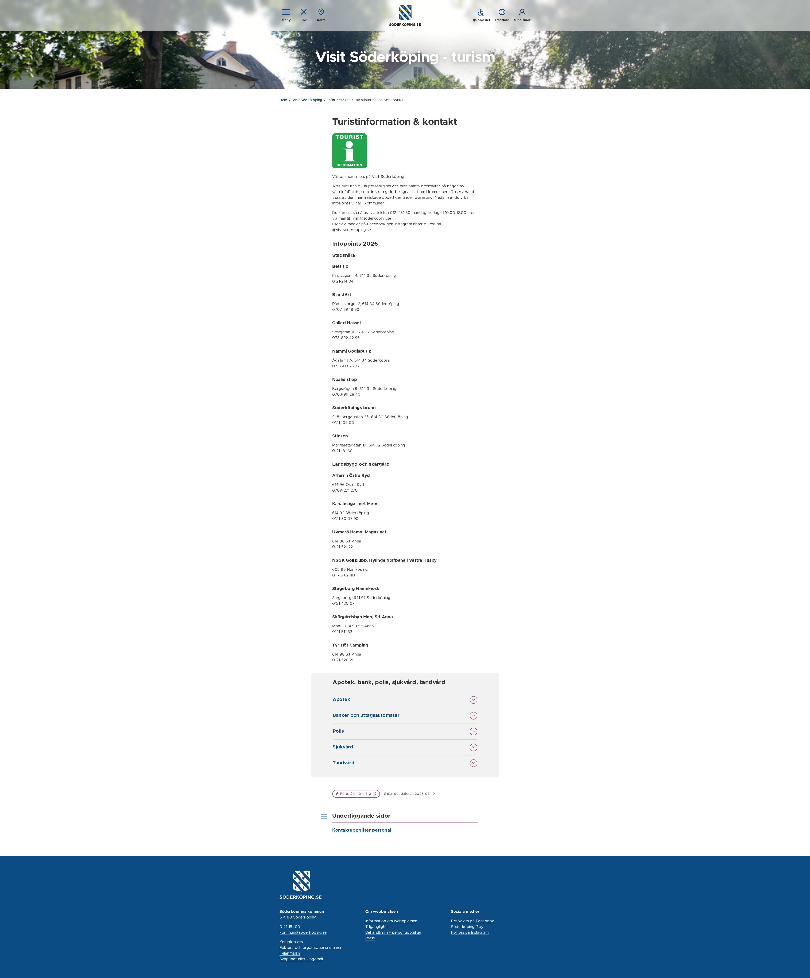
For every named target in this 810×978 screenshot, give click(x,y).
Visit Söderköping (307, 100)
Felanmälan (289, 953)
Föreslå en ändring (355, 793)
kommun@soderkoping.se (303, 933)
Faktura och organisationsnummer (310, 948)
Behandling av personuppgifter (393, 933)
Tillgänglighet (377, 927)
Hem (283, 100)
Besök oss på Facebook (472, 921)
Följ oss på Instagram (470, 933)
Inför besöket (339, 100)
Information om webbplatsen (391, 921)
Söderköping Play (467, 927)
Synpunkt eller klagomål (301, 959)
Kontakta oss (291, 942)
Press (370, 938)
